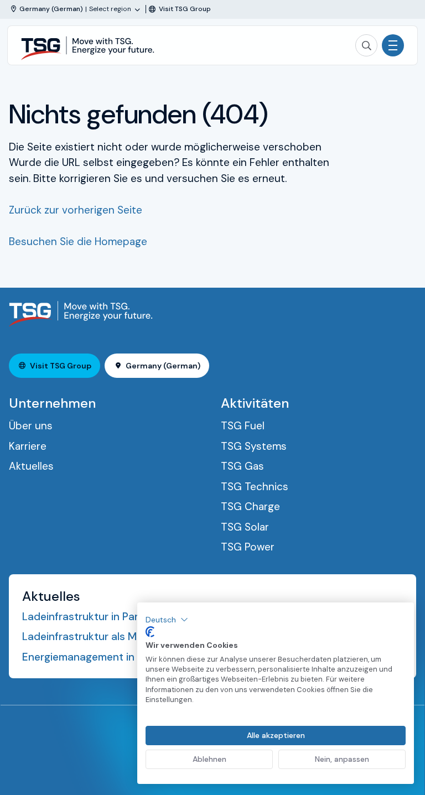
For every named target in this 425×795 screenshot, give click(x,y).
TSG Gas (242, 466)
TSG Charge (250, 506)
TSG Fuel (243, 426)
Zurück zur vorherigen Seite (75, 210)
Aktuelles (31, 466)
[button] (167, 619)
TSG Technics (254, 486)
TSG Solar (245, 527)
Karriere (27, 446)
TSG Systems (254, 446)
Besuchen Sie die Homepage (78, 241)
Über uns (31, 426)
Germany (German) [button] (163, 366)
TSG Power (247, 547)
